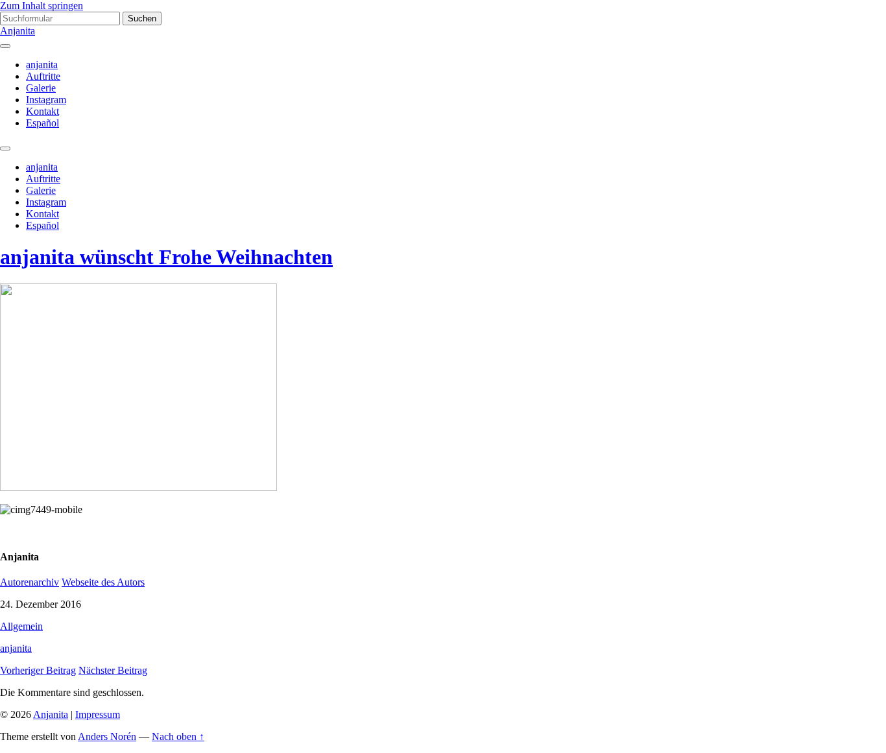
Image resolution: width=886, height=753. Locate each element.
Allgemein (21, 626)
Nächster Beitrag (112, 670)
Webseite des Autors (103, 582)
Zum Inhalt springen (41, 5)
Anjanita (17, 30)
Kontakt (42, 111)
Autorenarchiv (29, 582)
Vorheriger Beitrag (38, 670)
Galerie (41, 87)
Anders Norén (107, 736)
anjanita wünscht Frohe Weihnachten (166, 257)
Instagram (46, 99)
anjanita (42, 64)
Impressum (97, 714)
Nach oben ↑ (178, 736)
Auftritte (43, 76)
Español (42, 122)
